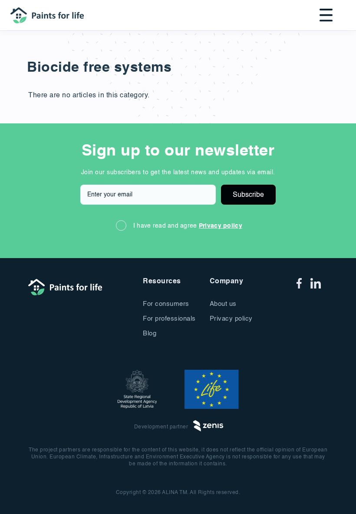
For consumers (166, 304)
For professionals (169, 318)
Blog (149, 333)
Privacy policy (220, 226)
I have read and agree (187, 226)
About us (223, 304)
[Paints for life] (49, 14)
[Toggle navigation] (323, 15)
